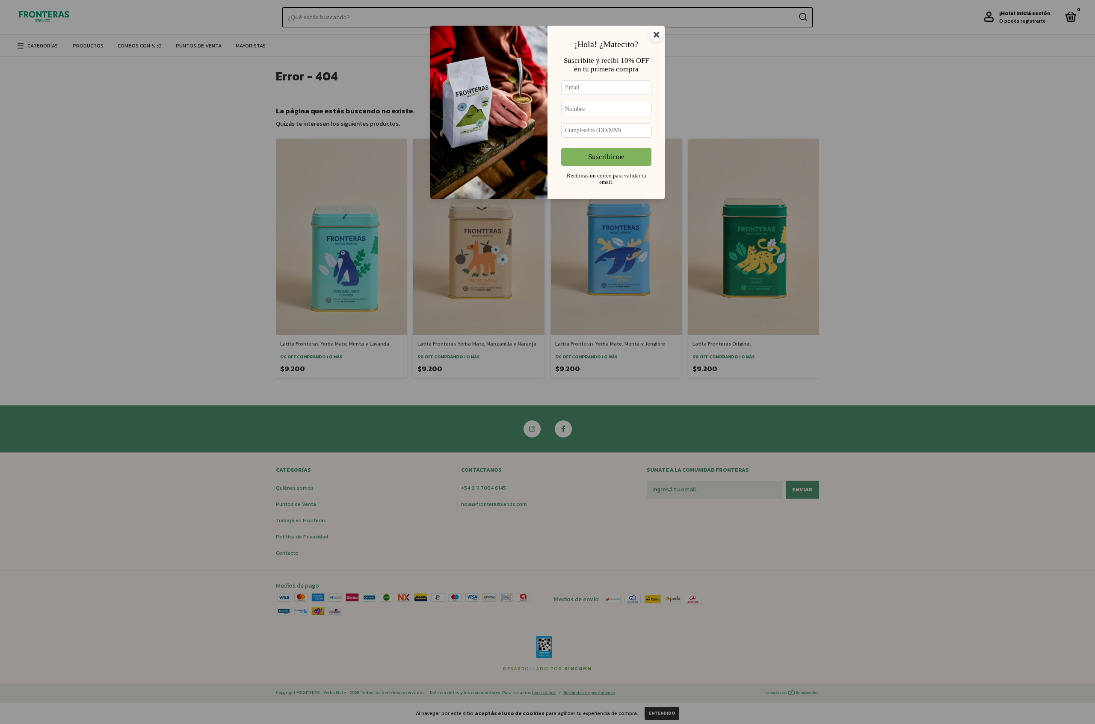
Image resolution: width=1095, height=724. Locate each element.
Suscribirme (606, 157)
